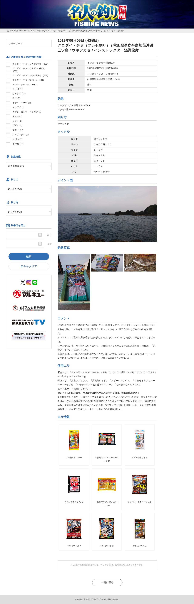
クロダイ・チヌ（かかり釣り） (30, 75)
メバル (17, 139)
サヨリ (17, 121)
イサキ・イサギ (21, 102)
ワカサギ (19, 93)
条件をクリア (29, 266)
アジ (16, 98)
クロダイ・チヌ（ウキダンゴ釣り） (29, 69)
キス (16, 116)
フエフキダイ (20, 134)
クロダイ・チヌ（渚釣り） (28, 80)
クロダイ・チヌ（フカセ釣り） (30, 64)
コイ (17, 89)
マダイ (17, 130)
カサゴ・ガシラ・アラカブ (26, 112)
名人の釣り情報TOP (14, 31)
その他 (17, 143)
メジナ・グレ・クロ (24, 84)
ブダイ (17, 125)
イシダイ (18, 107)
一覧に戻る (107, 582)
